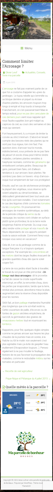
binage (5, 275)
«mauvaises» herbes (12, 320)
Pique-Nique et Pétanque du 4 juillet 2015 (28, 378)
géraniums (40, 162)
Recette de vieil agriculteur (17, 371)
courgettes (14, 207)
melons (10, 255)
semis (31, 214)
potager (25, 228)
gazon (16, 313)
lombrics (6, 324)
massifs (41, 228)
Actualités (30, 72)
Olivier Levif (11, 72)
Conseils (41, 72)
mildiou (39, 358)
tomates (45, 203)
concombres (39, 252)
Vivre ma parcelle (11, 75)
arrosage (8, 88)
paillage (24, 302)
